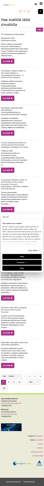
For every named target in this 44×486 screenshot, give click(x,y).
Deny (22, 268)
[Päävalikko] (41, 4)
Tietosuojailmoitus (37, 452)
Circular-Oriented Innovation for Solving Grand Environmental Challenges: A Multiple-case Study (14, 144)
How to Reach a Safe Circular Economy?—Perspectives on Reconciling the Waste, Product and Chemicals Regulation (13, 276)
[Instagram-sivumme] (24, 11)
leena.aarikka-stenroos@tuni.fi (11, 403)
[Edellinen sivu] (18, 376)
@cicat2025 (39, 436)
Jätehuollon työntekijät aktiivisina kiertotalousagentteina (14, 343)
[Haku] (35, 4)
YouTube (40, 444)
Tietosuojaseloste (29, 482)
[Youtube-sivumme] (28, 11)
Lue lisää (6, 61)
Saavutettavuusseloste (13, 482)
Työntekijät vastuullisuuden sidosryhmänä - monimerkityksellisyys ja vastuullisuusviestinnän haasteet (14, 111)
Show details (33, 250)
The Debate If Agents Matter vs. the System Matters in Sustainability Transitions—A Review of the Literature (13, 74)
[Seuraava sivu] (38, 382)
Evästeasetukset (37, 456)
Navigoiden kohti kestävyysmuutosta (8, 39)
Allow (22, 256)
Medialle (40, 448)
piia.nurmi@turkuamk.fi (9, 414)
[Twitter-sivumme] (20, 11)
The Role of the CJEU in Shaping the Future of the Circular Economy (14, 309)
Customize (21, 262)
